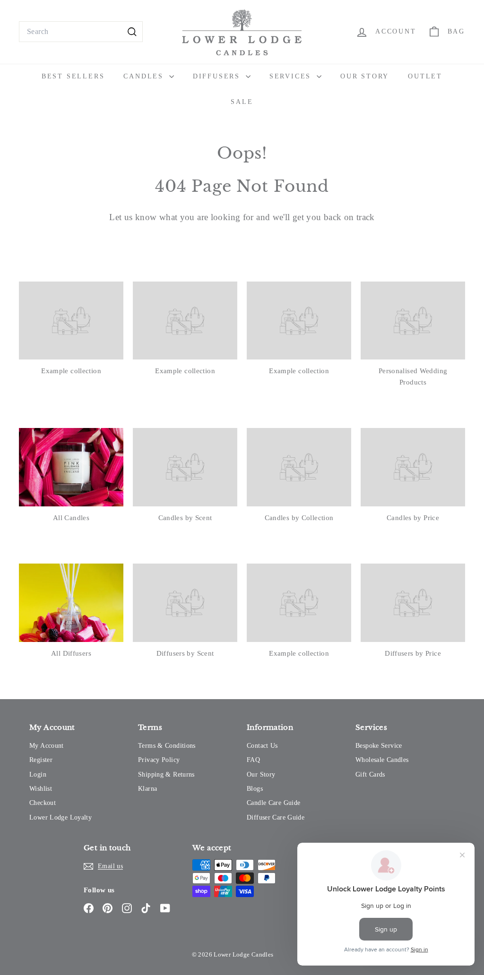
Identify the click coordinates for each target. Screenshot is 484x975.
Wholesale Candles (381, 759)
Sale (242, 101)
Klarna (147, 788)
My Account (46, 745)
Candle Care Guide (273, 802)
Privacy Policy (159, 759)
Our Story (364, 76)
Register (40, 759)
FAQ (253, 759)
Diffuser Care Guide (275, 817)
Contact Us (262, 745)
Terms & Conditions (167, 745)
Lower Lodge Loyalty (60, 817)
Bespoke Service (378, 745)
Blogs (255, 788)
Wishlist (40, 788)
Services (291, 76)
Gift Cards (370, 774)
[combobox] (81, 31)
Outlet (425, 76)
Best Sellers (73, 76)
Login (37, 774)
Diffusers (218, 76)
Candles (144, 76)
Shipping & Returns (166, 774)
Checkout (42, 802)
